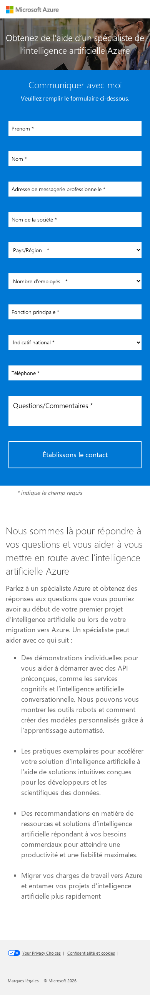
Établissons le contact (75, 454)
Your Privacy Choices (41, 953)
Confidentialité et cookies (91, 953)
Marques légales (23, 980)
